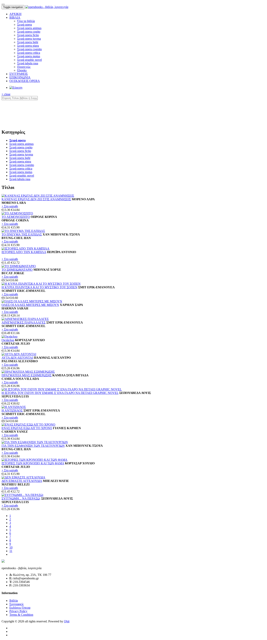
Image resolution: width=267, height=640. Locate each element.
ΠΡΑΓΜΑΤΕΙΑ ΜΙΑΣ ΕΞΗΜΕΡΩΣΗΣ (27, 375)
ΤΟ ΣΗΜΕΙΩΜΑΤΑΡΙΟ (17, 269)
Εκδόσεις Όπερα (19, 607)
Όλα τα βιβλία (26, 21)
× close (6, 94)
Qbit (66, 621)
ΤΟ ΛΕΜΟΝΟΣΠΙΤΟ (16, 216)
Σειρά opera (24, 24)
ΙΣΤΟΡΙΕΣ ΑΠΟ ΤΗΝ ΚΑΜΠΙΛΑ (24, 252)
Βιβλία (13, 600)
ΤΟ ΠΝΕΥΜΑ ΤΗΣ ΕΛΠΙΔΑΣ (22, 234)
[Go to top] (3, 4)
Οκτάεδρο (8, 340)
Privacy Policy (18, 611)
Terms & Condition (21, 614)
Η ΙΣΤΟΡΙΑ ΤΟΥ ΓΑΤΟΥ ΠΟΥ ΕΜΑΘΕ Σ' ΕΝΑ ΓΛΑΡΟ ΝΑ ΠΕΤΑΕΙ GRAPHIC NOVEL (60, 393)
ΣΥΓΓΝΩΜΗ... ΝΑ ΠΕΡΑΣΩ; (21, 498)
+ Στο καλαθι (10, 206)
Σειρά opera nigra (28, 45)
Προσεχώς (23, 66)
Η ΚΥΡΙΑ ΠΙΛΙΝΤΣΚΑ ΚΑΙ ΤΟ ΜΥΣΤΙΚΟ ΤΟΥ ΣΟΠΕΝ (39, 287)
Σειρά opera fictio (28, 35)
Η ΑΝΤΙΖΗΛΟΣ (12, 410)
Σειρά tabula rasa (27, 63)
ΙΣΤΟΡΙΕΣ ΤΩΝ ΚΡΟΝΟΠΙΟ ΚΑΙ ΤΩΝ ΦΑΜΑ (33, 463)
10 (11, 547)
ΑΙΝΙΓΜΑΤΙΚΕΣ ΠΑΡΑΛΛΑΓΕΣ (24, 322)
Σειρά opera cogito (28, 31)
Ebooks (22, 70)
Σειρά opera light (27, 42)
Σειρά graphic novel (29, 59)
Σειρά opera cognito (29, 49)
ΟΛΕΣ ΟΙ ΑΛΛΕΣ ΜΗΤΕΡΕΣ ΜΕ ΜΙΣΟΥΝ (30, 305)
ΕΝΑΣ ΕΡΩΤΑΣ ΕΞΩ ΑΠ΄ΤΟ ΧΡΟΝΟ (27, 428)
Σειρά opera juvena (29, 38)
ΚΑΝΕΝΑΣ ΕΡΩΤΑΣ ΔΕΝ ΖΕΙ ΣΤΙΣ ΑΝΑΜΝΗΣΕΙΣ (36, 199)
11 (10, 551)
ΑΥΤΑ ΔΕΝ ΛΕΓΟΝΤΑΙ (17, 357)
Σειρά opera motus (28, 56)
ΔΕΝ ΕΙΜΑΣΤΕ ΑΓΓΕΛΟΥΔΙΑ (22, 481)
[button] (14, 17)
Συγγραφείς (16, 604)
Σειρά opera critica (28, 52)
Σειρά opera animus (29, 28)
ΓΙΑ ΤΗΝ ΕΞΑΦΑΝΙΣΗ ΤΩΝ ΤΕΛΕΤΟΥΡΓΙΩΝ (33, 445)
